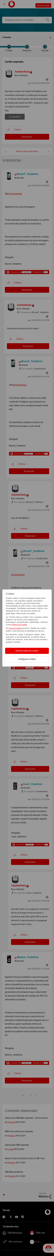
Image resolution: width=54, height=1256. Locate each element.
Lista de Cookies (15, 628)
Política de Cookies (19, 625)
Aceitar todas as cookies (27, 650)
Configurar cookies (27, 659)
